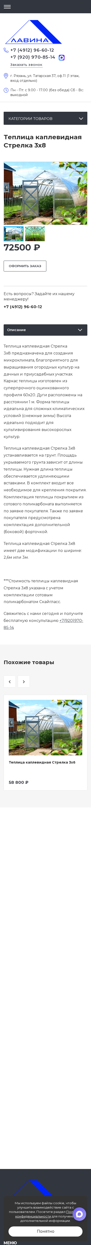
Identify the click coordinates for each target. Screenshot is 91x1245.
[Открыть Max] (79, 1214)
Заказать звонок (26, 65)
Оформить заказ (25, 266)
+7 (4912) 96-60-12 (32, 50)
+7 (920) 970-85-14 (32, 57)
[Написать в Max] (62, 57)
